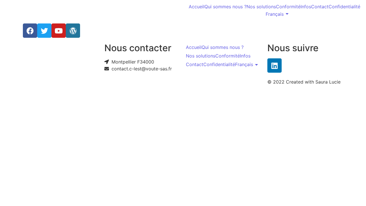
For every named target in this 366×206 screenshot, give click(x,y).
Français (275, 14)
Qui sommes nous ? (225, 6)
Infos (306, 6)
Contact (320, 6)
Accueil (196, 6)
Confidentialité (344, 6)
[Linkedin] (274, 65)
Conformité (288, 6)
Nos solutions (261, 6)
